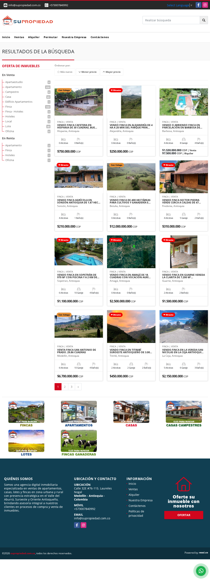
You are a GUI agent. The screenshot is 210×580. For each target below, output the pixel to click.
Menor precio (89, 72)
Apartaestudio (27, 82)
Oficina (27, 131)
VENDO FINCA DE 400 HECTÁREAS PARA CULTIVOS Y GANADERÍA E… (130, 201)
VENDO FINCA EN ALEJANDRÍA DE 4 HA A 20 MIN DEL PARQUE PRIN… (131, 126)
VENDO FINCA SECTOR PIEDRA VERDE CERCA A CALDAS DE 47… (181, 201)
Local (27, 121)
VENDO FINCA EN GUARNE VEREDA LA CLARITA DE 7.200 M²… (183, 276)
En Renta (8, 138)
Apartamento (27, 86)
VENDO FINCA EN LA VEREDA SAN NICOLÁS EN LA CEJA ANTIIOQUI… (182, 351)
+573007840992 (58, 5)
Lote (27, 126)
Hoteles (27, 116)
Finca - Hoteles (27, 111)
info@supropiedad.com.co (92, 518)
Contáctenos (100, 37)
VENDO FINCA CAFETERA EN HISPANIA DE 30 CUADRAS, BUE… (77, 126)
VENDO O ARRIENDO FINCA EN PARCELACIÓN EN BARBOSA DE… (182, 126)
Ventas (19, 37)
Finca (27, 106)
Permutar (51, 37)
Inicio (6, 37)
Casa (27, 96)
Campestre (27, 91)
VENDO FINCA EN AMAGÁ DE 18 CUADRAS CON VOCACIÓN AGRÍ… (130, 276)
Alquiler (34, 37)
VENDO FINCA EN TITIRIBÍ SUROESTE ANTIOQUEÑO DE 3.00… (131, 351)
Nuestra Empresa (74, 37)
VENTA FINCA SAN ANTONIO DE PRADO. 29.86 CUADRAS (76, 351)
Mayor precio (113, 72)
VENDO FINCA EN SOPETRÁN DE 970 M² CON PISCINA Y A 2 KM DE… (78, 276)
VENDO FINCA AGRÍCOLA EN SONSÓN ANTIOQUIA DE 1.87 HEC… (78, 201)
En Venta (8, 75)
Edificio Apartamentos (27, 101)
